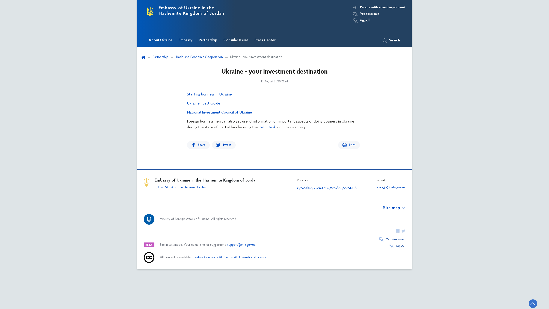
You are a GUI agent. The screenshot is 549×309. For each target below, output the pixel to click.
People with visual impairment (382, 7)
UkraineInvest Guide (203, 104)
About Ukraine (160, 40)
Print (352, 145)
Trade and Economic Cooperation (199, 57)
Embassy (186, 40)
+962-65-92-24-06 (342, 188)
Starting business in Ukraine (209, 95)
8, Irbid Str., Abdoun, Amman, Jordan (181, 187)
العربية (365, 20)
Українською (369, 14)
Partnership (208, 40)
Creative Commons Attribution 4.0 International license (229, 257)
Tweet (227, 145)
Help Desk (267, 127)
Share (201, 145)
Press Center (265, 40)
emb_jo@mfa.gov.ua (391, 187)
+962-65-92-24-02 (311, 188)
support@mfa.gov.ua (241, 245)
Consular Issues (235, 40)
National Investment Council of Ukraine (219, 113)
